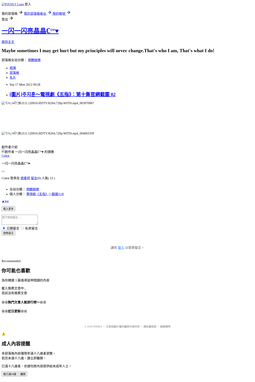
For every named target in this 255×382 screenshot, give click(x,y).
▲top (5, 201)
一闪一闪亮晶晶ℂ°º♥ (30, 30)
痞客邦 (25, 178)
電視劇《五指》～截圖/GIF (45, 194)
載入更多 (8, 208)
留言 (34, 178)
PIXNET (97, 326)
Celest (5, 155)
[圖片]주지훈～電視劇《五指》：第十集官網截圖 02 (63, 94)
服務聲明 (165, 326)
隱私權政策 (149, 326)
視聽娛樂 (34, 60)
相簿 (13, 68)
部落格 (14, 72)
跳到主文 (8, 42)
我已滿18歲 (9, 374)
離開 (23, 374)
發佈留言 (8, 233)
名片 (13, 77)
